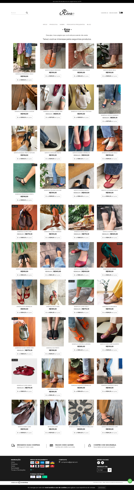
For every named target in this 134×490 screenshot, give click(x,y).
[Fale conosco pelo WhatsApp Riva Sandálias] (130, 481)
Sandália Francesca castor (24, 111)
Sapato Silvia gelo (109, 70)
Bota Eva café (53, 426)
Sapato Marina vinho (81, 269)
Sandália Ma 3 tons (52, 306)
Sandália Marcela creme (81, 70)
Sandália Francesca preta (24, 194)
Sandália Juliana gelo (109, 152)
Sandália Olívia (53, 389)
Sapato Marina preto (81, 190)
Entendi (102, 487)
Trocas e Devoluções (18, 470)
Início (45, 24)
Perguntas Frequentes (76, 24)
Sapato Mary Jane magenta (109, 344)
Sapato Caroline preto (53, 152)
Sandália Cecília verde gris (52, 111)
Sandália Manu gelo (81, 231)
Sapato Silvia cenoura (53, 70)
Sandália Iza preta (52, 348)
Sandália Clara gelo (81, 306)
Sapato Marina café (110, 231)
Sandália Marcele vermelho (81, 385)
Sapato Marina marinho (53, 269)
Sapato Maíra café (24, 426)
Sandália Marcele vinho (109, 385)
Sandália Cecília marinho (109, 115)
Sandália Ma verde (109, 269)
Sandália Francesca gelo (24, 74)
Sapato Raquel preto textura (24, 152)
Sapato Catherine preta (24, 269)
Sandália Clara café (24, 231)
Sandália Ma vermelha (24, 306)
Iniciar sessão (113, 13)
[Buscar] (27, 12)
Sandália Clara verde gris (24, 348)
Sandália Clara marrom (52, 231)
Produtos (53, 24)
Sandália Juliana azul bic (53, 190)
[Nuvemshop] (19, 483)
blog (89, 24)
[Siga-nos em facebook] (102, 462)
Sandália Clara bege (109, 306)
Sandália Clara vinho (24, 385)
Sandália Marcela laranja (81, 344)
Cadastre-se (104, 13)
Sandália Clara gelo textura (81, 111)
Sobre (62, 24)
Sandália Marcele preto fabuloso (81, 426)
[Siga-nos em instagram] (98, 462)
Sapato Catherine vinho (109, 190)
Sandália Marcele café (110, 426)
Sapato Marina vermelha (81, 152)
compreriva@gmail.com (69, 462)
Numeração (15, 468)
